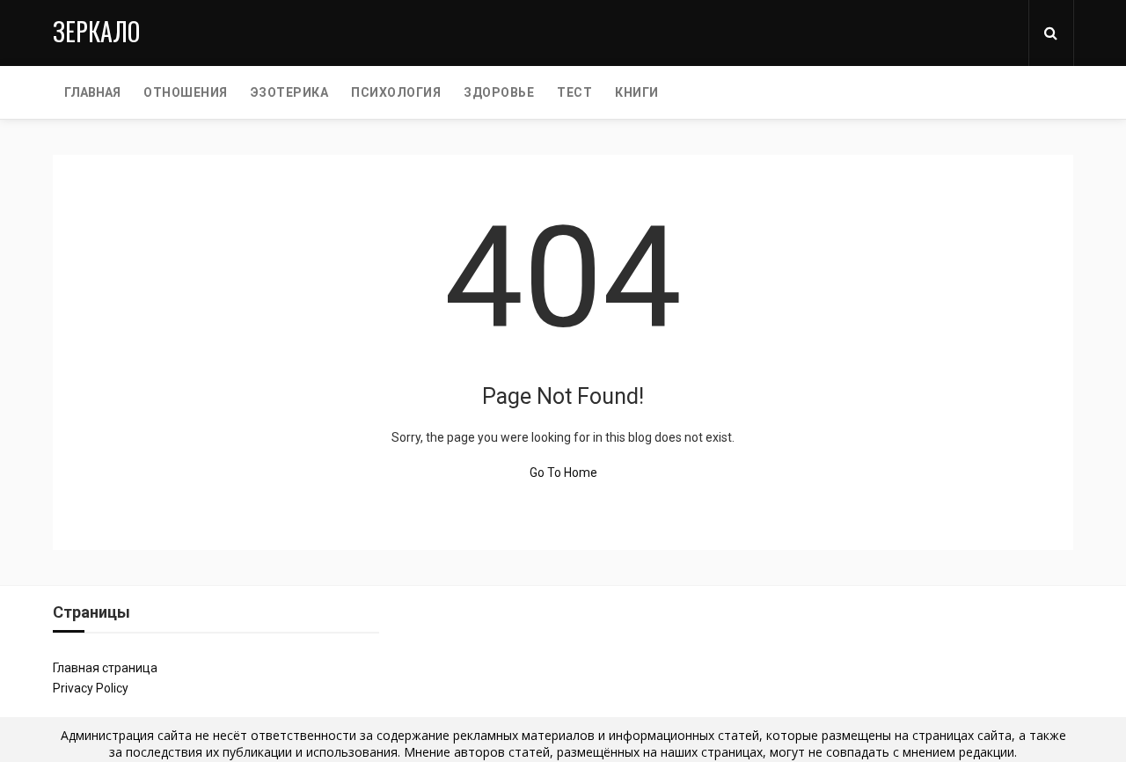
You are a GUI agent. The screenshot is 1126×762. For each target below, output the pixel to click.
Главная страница (105, 668)
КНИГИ (637, 92)
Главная (92, 92)
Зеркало (96, 31)
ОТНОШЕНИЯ (185, 92)
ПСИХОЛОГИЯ (396, 92)
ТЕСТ (574, 92)
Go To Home (563, 472)
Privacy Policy (90, 688)
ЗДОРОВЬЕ (499, 92)
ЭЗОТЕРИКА (290, 92)
